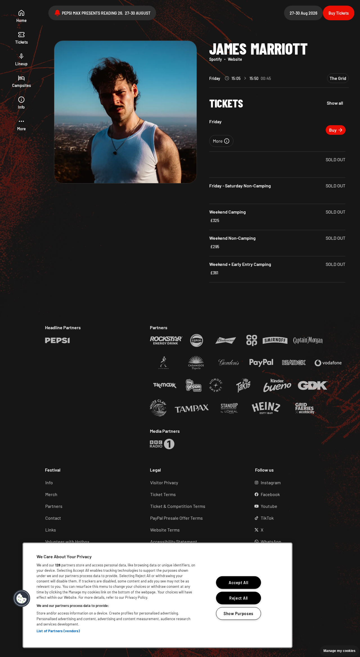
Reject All (238, 598)
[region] (157, 595)
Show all (335, 103)
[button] (21, 125)
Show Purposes (238, 613)
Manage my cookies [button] (339, 651)
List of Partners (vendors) (58, 631)
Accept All (238, 582)
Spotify (215, 59)
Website (235, 59)
